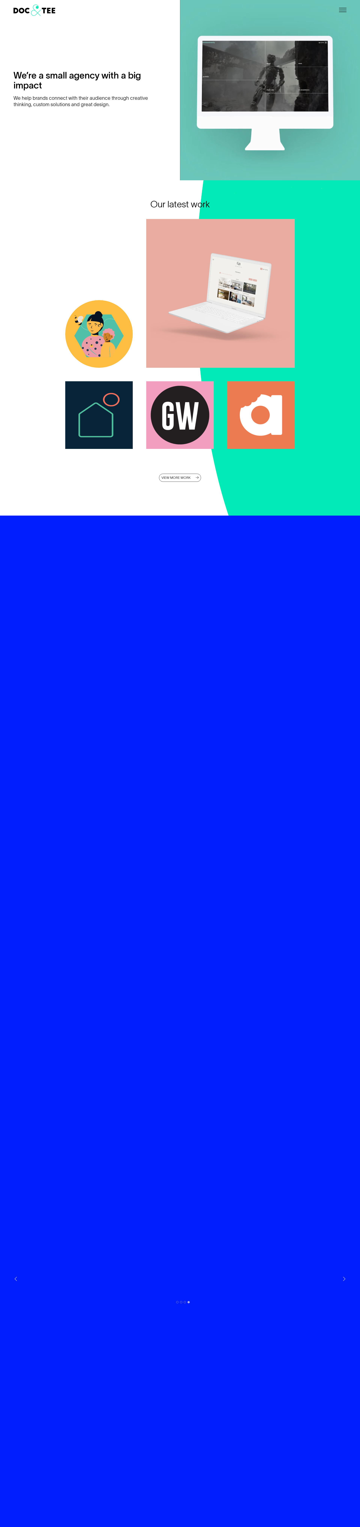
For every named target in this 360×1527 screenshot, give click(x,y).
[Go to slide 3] (185, 1302)
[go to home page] (93, 10)
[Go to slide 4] (189, 1302)
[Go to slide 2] (181, 1302)
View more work (176, 478)
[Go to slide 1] (177, 1302)
